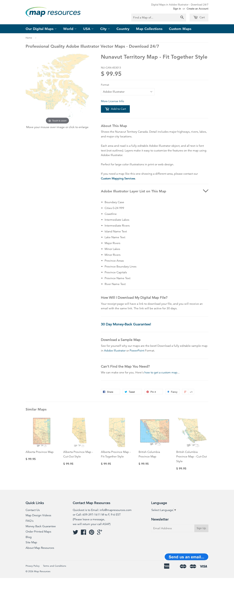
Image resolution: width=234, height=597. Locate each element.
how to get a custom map (160, 372)
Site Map (31, 542)
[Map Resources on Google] (99, 533)
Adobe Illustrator (115, 350)
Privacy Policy (32, 565)
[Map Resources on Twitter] (75, 533)
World (68, 29)
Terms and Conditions (54, 565)
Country (122, 29)
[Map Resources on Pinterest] (91, 533)
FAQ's (29, 521)
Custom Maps (180, 29)
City (104, 29)
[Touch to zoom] (57, 89)
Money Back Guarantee (41, 526)
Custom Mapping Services (118, 178)
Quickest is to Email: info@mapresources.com (102, 510)
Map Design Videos (38, 515)
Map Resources (42, 571)
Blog (29, 537)
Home (29, 37)
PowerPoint (137, 350)
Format (105, 84)
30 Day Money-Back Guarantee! (126, 324)
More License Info (112, 101)
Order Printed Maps (38, 531)
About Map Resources (40, 548)
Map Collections (149, 29)
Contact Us (33, 510)
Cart (202, 17)
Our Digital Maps (40, 29)
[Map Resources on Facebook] (83, 533)
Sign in (177, 8)
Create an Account (197, 8)
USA (87, 29)
